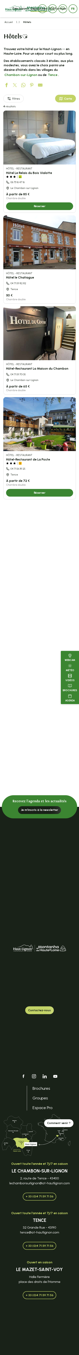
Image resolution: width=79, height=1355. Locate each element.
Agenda (70, 700)
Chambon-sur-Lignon (20, 75)
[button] (73, 8)
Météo (70, 670)
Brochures (70, 690)
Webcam (70, 660)
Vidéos (70, 680)
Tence (52, 75)
